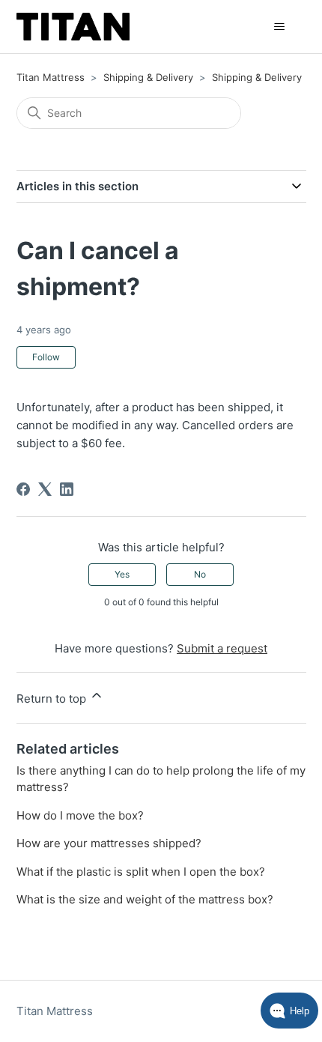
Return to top (52, 698)
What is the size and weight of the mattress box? (144, 899)
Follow (46, 357)
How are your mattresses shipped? (108, 843)
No (200, 574)
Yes (122, 574)
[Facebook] (23, 489)
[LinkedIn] (66, 489)
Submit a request (222, 648)
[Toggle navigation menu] (279, 27)
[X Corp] (45, 489)
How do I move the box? (80, 815)
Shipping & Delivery (148, 77)
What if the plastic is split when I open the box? (140, 871)
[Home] (73, 26)
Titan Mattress (50, 77)
